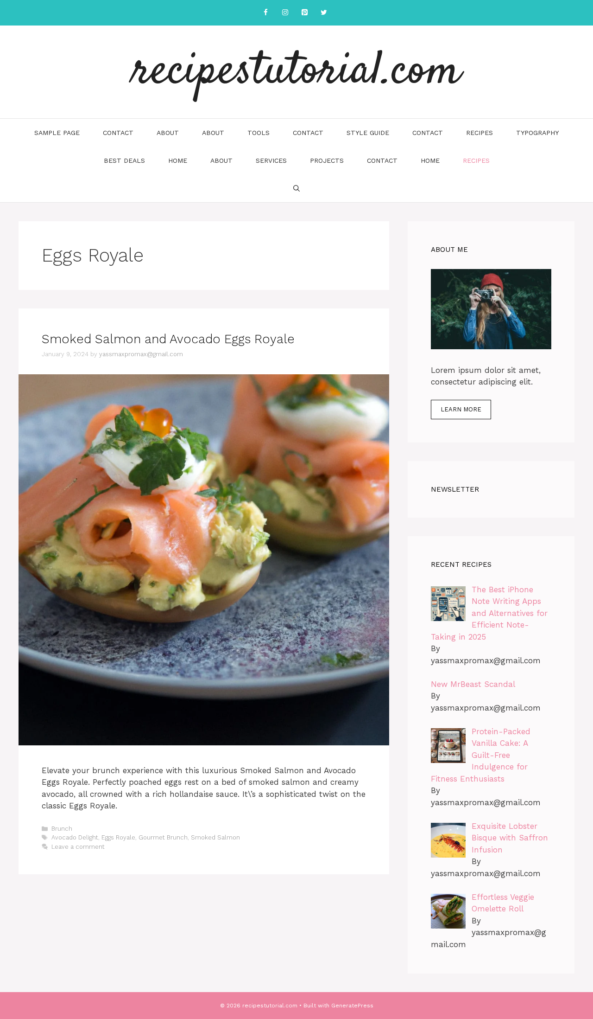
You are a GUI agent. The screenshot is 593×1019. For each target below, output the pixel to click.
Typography (537, 132)
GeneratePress (352, 1005)
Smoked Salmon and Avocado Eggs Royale (168, 339)
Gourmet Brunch (163, 837)
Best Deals (124, 160)
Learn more (461, 409)
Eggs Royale (118, 837)
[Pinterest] (304, 13)
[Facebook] (265, 13)
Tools (258, 132)
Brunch (61, 828)
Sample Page (57, 132)
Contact (118, 132)
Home (177, 160)
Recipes (479, 132)
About (168, 132)
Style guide (368, 132)
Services (271, 160)
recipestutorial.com (296, 72)
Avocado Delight (74, 837)
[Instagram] (285, 13)
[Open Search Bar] (296, 188)
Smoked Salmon (215, 837)
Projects (327, 160)
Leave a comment (78, 846)
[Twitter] (324, 13)
